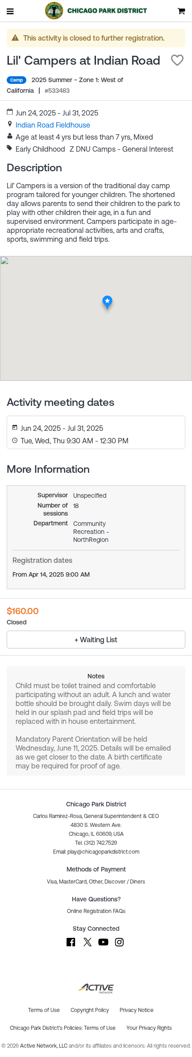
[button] (177, 60)
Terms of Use (100, 1028)
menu (10, 11)
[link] (53, 125)
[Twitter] (87, 946)
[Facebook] (71, 946)
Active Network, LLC (44, 1046)
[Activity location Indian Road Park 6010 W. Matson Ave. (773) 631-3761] (107, 298)
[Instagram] (119, 946)
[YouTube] (103, 946)
